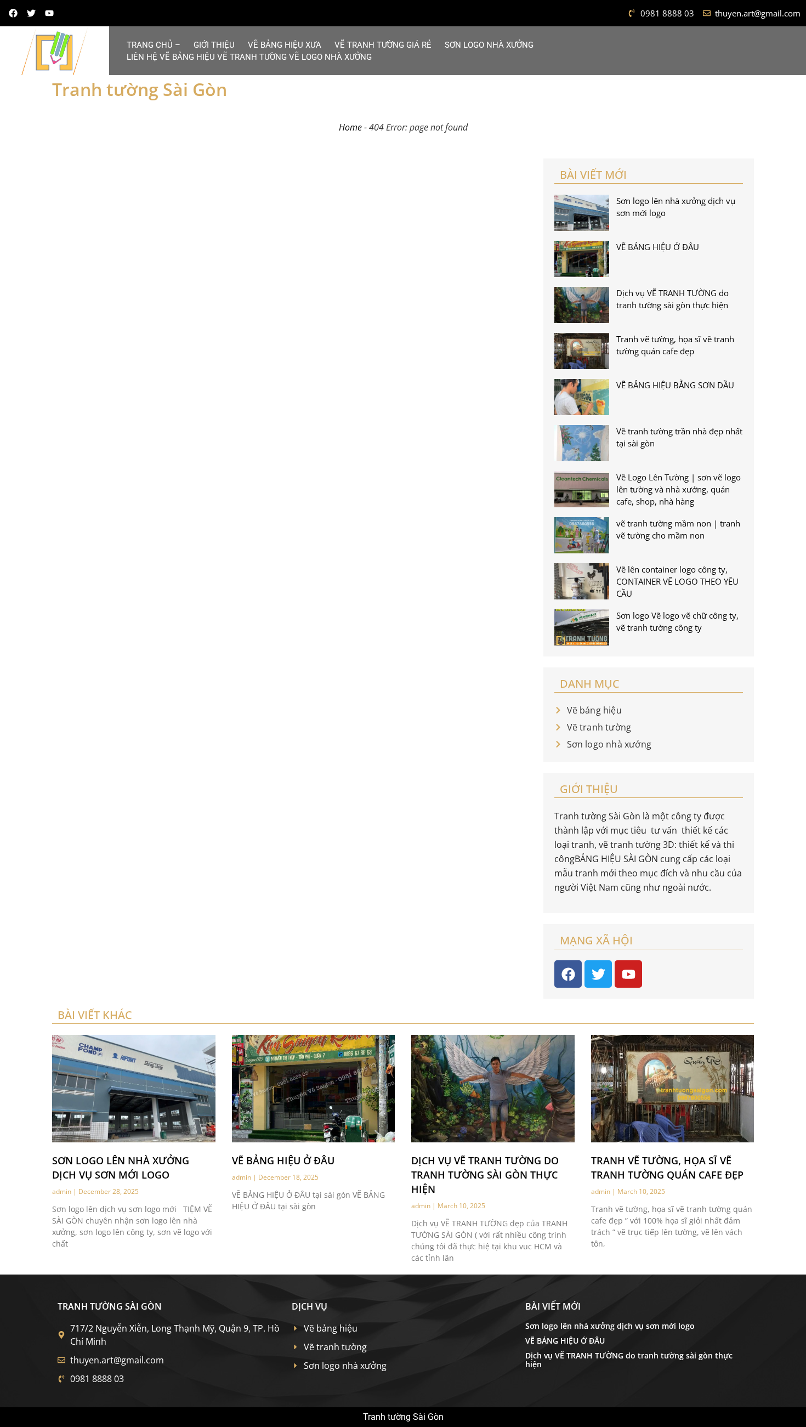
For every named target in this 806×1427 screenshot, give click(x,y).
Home (350, 127)
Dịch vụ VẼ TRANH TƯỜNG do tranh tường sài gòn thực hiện (485, 1175)
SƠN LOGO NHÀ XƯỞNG (489, 45)
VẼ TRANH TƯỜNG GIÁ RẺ (383, 45)
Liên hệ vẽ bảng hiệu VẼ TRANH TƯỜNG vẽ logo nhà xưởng (249, 57)
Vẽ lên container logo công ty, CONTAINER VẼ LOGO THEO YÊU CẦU (677, 581)
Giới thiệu (214, 45)
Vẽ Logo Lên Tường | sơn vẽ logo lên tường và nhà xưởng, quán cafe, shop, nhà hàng (678, 489)
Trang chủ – (153, 45)
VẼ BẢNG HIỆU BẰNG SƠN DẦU (675, 385)
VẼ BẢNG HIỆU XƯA (284, 45)
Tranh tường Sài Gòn (139, 89)
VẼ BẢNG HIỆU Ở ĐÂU (657, 246)
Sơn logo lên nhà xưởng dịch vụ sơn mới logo (610, 1326)
